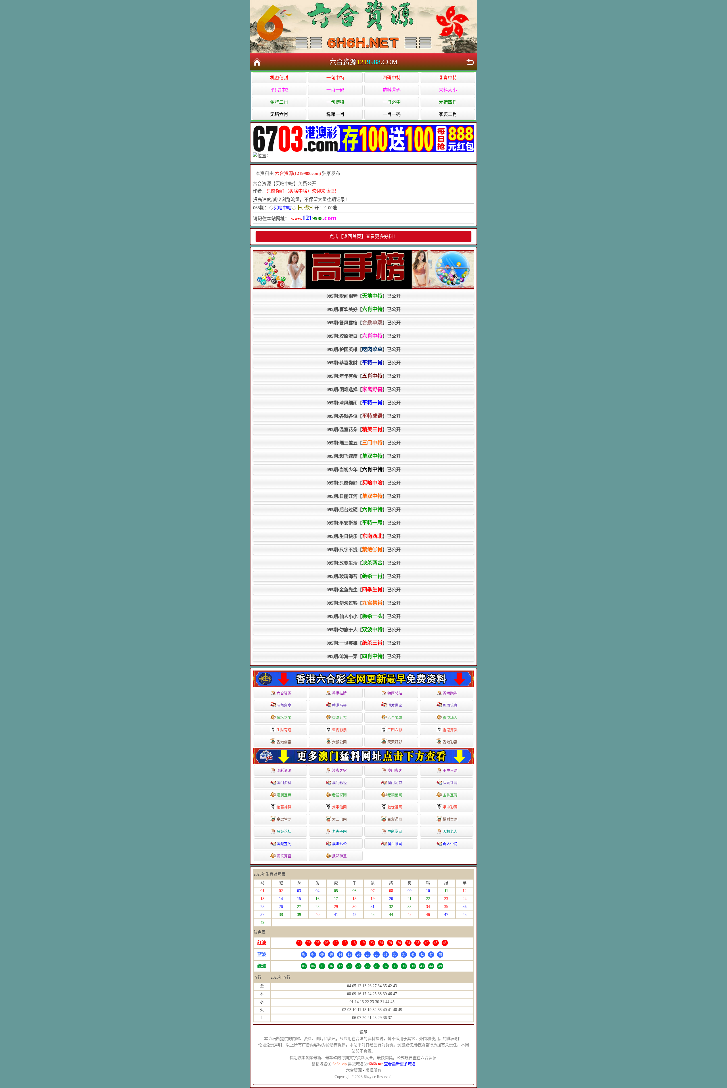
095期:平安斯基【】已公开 (364, 523)
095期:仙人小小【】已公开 (364, 616)
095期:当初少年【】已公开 (364, 469)
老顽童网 (394, 795)
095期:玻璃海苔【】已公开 (364, 576)
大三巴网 (339, 819)
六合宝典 (394, 717)
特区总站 (394, 693)
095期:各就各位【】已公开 (364, 416)
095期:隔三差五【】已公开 (364, 443)
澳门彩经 (339, 782)
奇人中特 (450, 843)
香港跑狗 (450, 693)
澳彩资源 (284, 770)
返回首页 (257, 62)
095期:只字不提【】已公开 (364, 549)
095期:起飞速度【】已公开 (364, 456)
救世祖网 (394, 807)
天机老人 (450, 831)
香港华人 (450, 717)
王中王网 (450, 770)
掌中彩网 (450, 807)
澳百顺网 (394, 843)
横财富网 (450, 819)
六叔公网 (339, 742)
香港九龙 (339, 717)
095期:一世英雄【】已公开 (364, 643)
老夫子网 (339, 831)
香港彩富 (450, 742)
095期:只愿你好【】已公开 (364, 483)
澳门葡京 (394, 782)
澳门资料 (284, 782)
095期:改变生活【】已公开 (364, 563)
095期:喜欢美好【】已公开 (364, 309)
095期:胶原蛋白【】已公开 (364, 336)
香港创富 (284, 742)
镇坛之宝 (284, 717)
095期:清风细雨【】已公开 (364, 403)
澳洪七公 (339, 843)
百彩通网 (394, 819)
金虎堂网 (284, 819)
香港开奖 (450, 730)
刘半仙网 (339, 807)
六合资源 (284, 693)
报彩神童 (339, 856)
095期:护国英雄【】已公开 (364, 349)
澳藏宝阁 (284, 843)
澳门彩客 (394, 770)
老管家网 (339, 795)
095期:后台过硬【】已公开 (364, 509)
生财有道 (284, 730)
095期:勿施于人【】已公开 (364, 629)
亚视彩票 (339, 730)
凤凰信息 (450, 705)
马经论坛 (284, 831)
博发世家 (394, 705)
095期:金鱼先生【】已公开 (364, 589)
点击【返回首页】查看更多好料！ (363, 236)
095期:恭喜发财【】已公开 (364, 363)
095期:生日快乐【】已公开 (364, 536)
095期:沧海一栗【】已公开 (364, 656)
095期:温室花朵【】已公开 (364, 429)
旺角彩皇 (284, 705)
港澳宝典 (284, 795)
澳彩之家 (339, 770)
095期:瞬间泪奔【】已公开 (364, 296)
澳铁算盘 (284, 856)
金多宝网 (450, 795)
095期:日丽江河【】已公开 (364, 496)
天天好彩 (394, 742)
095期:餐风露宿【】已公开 (364, 322)
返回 (470, 62)
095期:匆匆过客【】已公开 (364, 603)
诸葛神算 (284, 807)
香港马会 (339, 705)
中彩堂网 (394, 831)
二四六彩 (394, 730)
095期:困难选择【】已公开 (364, 389)
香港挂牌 (339, 693)
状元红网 (450, 782)
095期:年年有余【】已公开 (364, 376)
